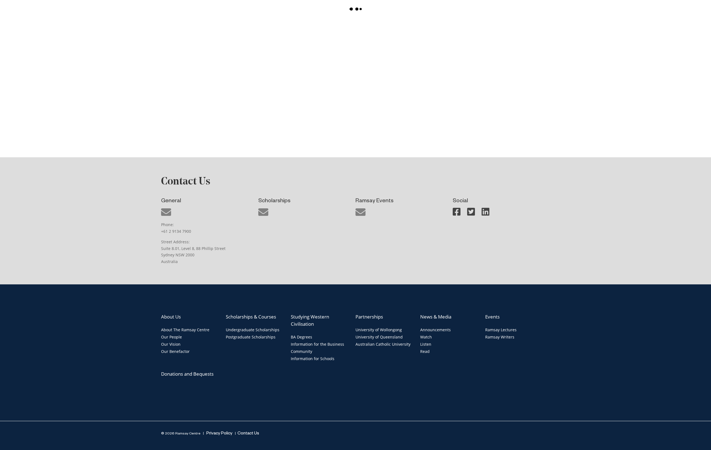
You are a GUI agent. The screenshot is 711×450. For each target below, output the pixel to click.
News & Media (435, 317)
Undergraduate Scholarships (252, 329)
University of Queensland (379, 337)
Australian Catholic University (383, 344)
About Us (171, 317)
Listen (425, 344)
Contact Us (248, 433)
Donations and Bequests (187, 374)
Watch (426, 337)
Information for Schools (312, 358)
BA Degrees (301, 337)
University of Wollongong (379, 329)
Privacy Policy (219, 433)
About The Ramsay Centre (185, 329)
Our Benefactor (175, 351)
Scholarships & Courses (251, 317)
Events (492, 317)
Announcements (435, 329)
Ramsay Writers (499, 337)
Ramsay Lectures (501, 329)
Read (425, 351)
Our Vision (171, 344)
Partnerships (369, 317)
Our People (171, 337)
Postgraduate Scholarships (251, 337)
